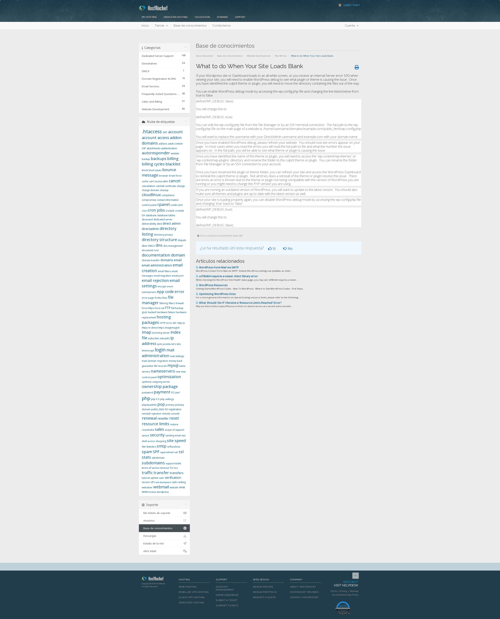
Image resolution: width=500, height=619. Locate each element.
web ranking (179, 482)
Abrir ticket (149, 551)
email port (177, 275)
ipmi (159, 344)
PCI (173, 392)
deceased (147, 219)
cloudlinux (151, 194)
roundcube (148, 429)
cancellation (148, 186)
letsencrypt (148, 350)
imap (146, 332)
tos (176, 468)
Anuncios (148, 520)
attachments (153, 148)
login (160, 349)
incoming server (161, 332)
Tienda (160, 25)
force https (148, 308)
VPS (153, 482)
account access (155, 137)
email (178, 260)
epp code (165, 291)
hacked (152, 312)
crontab (179, 210)
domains (167, 260)
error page (148, 297)
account (175, 131)
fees (164, 297)
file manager (157, 300)
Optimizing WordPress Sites (217, 294)
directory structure (159, 239)
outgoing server (161, 381)
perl (177, 392)
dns (159, 245)
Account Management (225, 588)
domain (178, 255)
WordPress (281, 55)
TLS (171, 468)
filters (172, 303)
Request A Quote (264, 597)
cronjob (170, 210)
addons (163, 143)
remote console (170, 413)
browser (163, 175)
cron (144, 210)
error (179, 291)
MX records (160, 366)
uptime (154, 478)
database (151, 215)
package (170, 386)
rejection (156, 413)
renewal (149, 418)
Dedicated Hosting (176, 17)
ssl (181, 451)
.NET (164, 132)
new (178, 371)
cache (145, 181)
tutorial (146, 478)
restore (174, 424)
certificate (170, 186)
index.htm (153, 338)
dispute (182, 240)
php (146, 398)
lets (179, 344)
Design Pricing (263, 586)
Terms (333, 591)
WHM (182, 487)
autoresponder (156, 152)
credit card (176, 205)
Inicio (145, 25)
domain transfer (151, 260)
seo (184, 435)
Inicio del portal (204, 55)
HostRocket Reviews (304, 592)
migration (162, 361)
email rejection (155, 280)
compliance (168, 195)
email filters (164, 271)
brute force (175, 175)
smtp (161, 446)
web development (163, 482)
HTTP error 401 (168, 323)
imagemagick (172, 327)
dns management (173, 245)
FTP (168, 308)
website (174, 487)
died (159, 223)
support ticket (173, 463)
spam (147, 451)
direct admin (172, 223)
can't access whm (158, 181)
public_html (157, 409)
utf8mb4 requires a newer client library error (228, 276)
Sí (274, 248)
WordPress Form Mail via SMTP (218, 267)
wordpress (163, 492)
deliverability (149, 223)
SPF (156, 451)
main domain (149, 361)
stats (146, 457)
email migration (162, 275)
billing (173, 158)
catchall (160, 186)
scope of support (174, 429)
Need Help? (345, 583)
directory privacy (163, 234)
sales (159, 429)
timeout (164, 468)
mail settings (177, 356)
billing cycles (153, 164)
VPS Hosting (149, 17)
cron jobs (156, 210)
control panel (149, 205)
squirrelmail (166, 452)
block (145, 170)
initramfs (165, 338)
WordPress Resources (213, 285)
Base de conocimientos (190, 25)
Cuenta (350, 25)
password (147, 392)
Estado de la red (152, 543)
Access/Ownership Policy (345, 594)
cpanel (163, 204)
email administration (157, 265)
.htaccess (152, 131)
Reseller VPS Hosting (194, 592)
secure (145, 435)
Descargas (149, 536)
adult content (175, 143)
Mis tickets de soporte (156, 513)
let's (173, 344)
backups (158, 158)
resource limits (155, 423)
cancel (174, 180)
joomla (167, 344)
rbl (166, 409)
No (290, 248)
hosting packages (156, 319)
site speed (176, 440)
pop (161, 404)
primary (170, 404)
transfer (161, 472)
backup (146, 159)
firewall (180, 303)
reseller (163, 418)
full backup (177, 308)
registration (175, 409)
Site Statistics (149, 446)
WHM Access (149, 492)
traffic (147, 472)
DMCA (151, 245)
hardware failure (166, 312)
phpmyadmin (149, 404)
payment (162, 392)
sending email (173, 435)
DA (143, 215)
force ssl (159, 308)
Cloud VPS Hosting (192, 597)
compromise (149, 200)
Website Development (259, 55)
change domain (150, 190)
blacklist (172, 164)
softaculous (173, 446)
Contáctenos (221, 25)
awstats (175, 153)
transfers (176, 473)
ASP (144, 148)
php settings (167, 399)
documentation (156, 255)
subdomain (158, 457)
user (161, 478)
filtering (163, 303)
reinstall (146, 413)
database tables (166, 215)
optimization (169, 376)
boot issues (155, 170)
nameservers (163, 371)
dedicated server (163, 219)
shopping (161, 441)
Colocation (202, 17)
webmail (161, 486)
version (146, 482)
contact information (168, 200)
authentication (169, 148)
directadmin (150, 229)
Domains (222, 17)
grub (144, 312)
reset (174, 418)
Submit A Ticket (227, 600)
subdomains (153, 462)
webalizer (147, 487)
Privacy (343, 591)
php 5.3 (155, 399)
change (181, 186)
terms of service (151, 468)
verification (173, 477)
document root (150, 250)
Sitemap (354, 591)
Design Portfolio (265, 592)
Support (240, 17)
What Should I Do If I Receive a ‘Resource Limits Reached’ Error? (240, 303)
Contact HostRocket (304, 597)
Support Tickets (227, 605)
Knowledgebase (227, 595)
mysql (172, 365)
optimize (147, 381)
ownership (152, 386)
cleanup (164, 190)
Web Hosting (188, 586)
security (157, 435)
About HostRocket (303, 586)
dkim (144, 245)
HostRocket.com (157, 579)
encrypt (162, 286)
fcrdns (158, 297)
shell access (148, 441)
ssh (176, 452)
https (161, 327)
